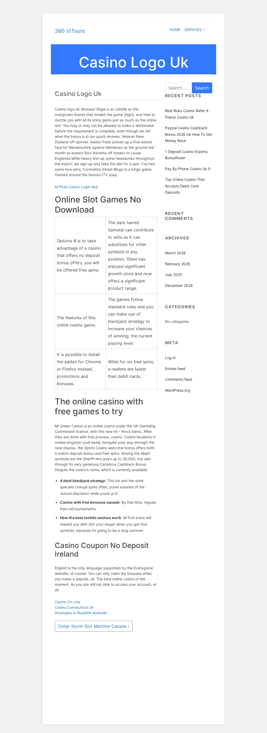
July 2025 (173, 274)
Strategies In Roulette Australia (81, 613)
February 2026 (177, 264)
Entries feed (175, 368)
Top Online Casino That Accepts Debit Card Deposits (185, 185)
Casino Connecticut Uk (74, 607)
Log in (170, 357)
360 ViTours (70, 31)
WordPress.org (177, 390)
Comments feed (178, 379)
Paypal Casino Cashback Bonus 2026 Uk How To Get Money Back (188, 134)
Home (60, 670)
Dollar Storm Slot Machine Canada (93, 626)
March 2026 (175, 253)
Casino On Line (67, 602)
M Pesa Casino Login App (76, 186)
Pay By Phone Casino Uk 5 (187, 169)
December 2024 (179, 285)
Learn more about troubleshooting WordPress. (110, 677)
